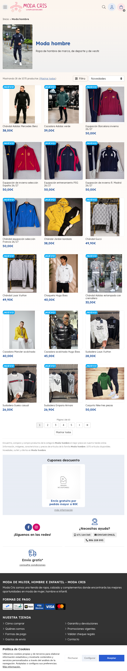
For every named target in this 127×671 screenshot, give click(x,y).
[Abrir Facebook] (28, 527)
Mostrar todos (47, 78)
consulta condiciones (32, 565)
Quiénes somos (15, 628)
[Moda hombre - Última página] (87, 425)
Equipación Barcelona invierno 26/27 (102, 128)
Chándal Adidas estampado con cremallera (103, 297)
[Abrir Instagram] (36, 527)
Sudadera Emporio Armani (58, 405)
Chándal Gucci (93, 239)
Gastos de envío (15, 639)
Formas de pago (15, 634)
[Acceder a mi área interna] (112, 7)
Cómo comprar (14, 623)
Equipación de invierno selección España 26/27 (20, 184)
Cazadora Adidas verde (57, 126)
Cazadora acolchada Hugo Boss (62, 351)
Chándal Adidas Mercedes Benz (20, 126)
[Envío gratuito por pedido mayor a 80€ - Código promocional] (63, 482)
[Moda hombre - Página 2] (79, 425)
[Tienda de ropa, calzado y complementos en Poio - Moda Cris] (28, 7)
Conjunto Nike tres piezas (99, 405)
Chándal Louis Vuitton (15, 295)
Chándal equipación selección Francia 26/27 (19, 240)
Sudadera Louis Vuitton (98, 351)
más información (63, 510)
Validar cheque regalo (81, 634)
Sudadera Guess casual (16, 405)
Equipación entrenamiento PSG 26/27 (61, 184)
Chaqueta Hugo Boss (56, 295)
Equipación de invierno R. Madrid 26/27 (103, 184)
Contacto (73, 639)
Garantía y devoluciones (82, 623)
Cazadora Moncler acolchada (19, 351)
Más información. (12, 666)
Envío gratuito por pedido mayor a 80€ (63, 502)
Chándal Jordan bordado (58, 239)
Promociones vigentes (81, 628)
